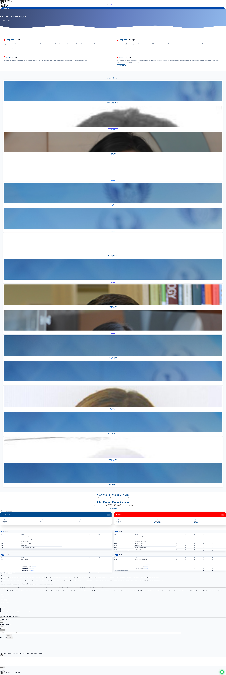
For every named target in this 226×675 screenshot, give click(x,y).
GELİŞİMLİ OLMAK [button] (5, 0)
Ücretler (2, 596)
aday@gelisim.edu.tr (5, 608)
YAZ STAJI (23, 563)
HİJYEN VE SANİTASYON (25, 545)
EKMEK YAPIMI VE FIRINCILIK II (27, 561)
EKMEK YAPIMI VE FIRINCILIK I (140, 541)
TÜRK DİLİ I (23, 538)
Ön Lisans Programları (4, 19)
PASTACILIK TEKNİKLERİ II (140, 543)
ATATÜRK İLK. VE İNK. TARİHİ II (140, 547)
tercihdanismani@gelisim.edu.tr (7, 609)
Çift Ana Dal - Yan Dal (5, 594)
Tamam (1, 620)
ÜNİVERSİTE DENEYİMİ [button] (5, 1)
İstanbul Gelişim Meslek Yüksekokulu (7, 20)
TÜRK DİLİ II (137, 538)
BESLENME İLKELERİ (139, 545)
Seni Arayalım (6, 8)
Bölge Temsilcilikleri (5, 599)
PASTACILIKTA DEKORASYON (140, 561)
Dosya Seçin (17, 672)
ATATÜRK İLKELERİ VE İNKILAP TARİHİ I (28, 547)
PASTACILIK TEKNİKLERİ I (26, 543)
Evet (1, 625)
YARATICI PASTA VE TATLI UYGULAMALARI (143, 563)
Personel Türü (3, 635)
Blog (2, 3)
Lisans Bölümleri (4, 600)
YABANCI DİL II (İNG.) (139, 536)
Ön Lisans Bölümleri (5, 602)
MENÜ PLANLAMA (138, 549)
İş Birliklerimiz (4, 603)
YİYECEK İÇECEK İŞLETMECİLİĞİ (141, 559)
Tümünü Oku (121, 65)
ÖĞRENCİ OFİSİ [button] (4, 5)
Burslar (2, 597)
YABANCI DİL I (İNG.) (25, 536)
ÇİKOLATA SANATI (24, 559)
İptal (1, 666)
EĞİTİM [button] (2, 2)
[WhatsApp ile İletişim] (222, 672)
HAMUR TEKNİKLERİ (25, 541)
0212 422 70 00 (4, 607)
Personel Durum (3, 637)
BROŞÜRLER (4, 6)
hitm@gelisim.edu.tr (5, 610)
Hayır (3, 625)
